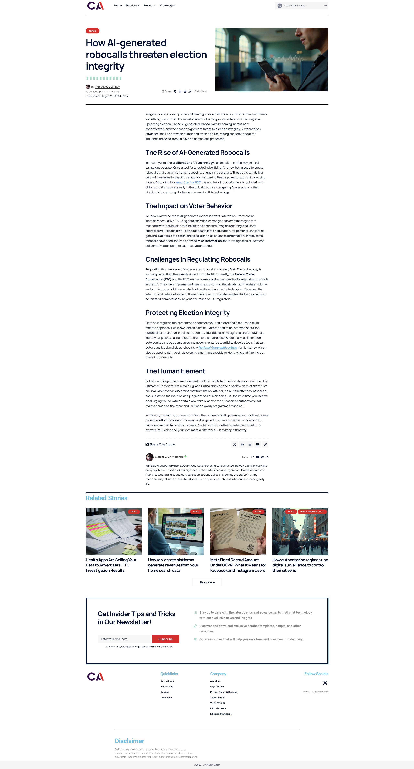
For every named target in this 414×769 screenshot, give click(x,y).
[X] (325, 683)
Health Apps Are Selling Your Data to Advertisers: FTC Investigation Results (111, 565)
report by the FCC (188, 182)
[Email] (257, 444)
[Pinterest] (262, 457)
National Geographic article (218, 347)
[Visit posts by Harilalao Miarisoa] (88, 87)
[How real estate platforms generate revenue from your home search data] (176, 531)
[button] (190, 91)
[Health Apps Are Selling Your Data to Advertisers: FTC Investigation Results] (114, 531)
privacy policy (145, 646)
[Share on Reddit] (185, 91)
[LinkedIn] (266, 457)
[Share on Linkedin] (180, 91)
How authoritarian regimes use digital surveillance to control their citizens (300, 565)
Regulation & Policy (312, 511)
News (92, 30)
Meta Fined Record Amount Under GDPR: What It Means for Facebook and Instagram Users (238, 565)
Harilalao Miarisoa (107, 86)
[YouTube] (257, 457)
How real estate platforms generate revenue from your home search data (173, 565)
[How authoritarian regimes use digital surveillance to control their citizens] (300, 531)
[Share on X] (175, 91)
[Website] (252, 457)
